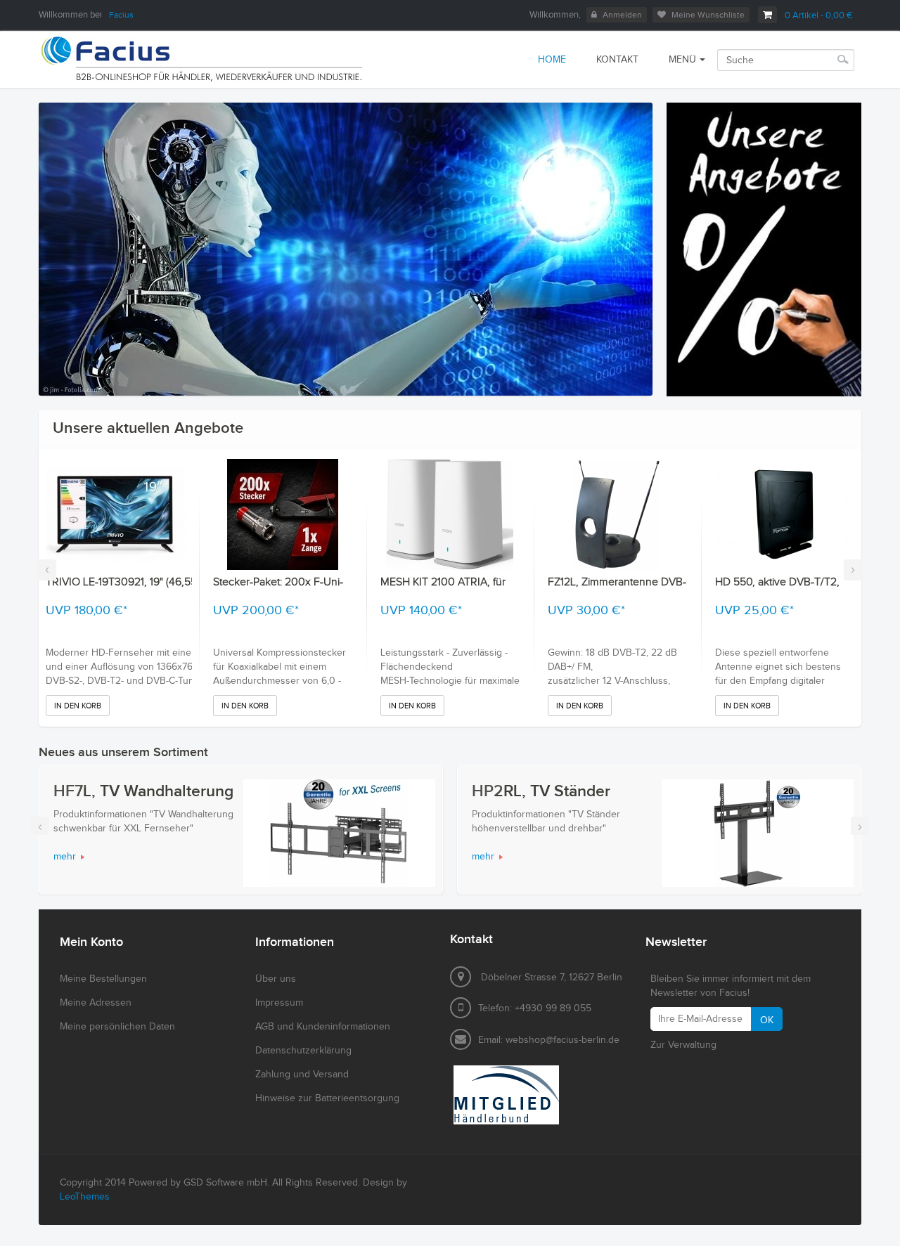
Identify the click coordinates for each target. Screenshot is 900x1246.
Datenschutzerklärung (303, 1050)
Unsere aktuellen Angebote (148, 428)
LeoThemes (85, 1196)
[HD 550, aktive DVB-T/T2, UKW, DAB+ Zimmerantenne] (784, 514)
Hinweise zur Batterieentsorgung (327, 1098)
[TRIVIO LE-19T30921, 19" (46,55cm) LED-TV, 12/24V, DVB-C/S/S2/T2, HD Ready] (115, 514)
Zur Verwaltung (683, 1045)
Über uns (275, 979)
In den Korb (77, 705)
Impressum (279, 1002)
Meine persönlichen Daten (117, 1026)
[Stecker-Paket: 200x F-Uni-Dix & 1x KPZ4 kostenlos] (282, 514)
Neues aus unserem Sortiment (123, 752)
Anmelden (622, 15)
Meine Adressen (95, 1002)
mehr (64, 856)
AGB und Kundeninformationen (322, 1026)
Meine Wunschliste (708, 15)
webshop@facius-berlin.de (562, 1040)
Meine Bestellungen (103, 979)
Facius (121, 15)
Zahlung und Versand (302, 1074)
